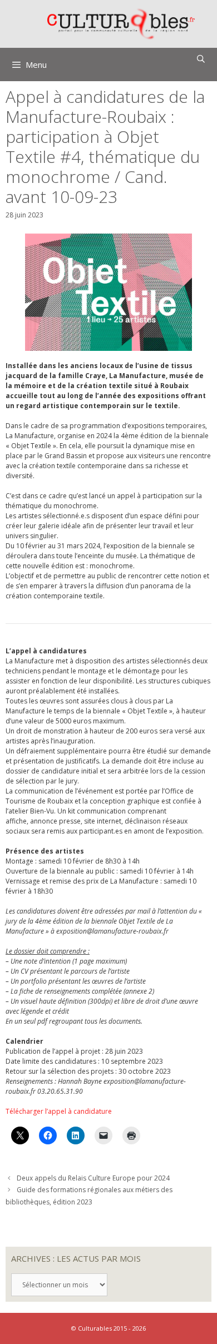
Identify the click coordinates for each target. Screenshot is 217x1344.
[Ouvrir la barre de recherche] (201, 59)
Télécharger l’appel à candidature (59, 1111)
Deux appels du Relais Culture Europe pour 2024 (93, 1178)
